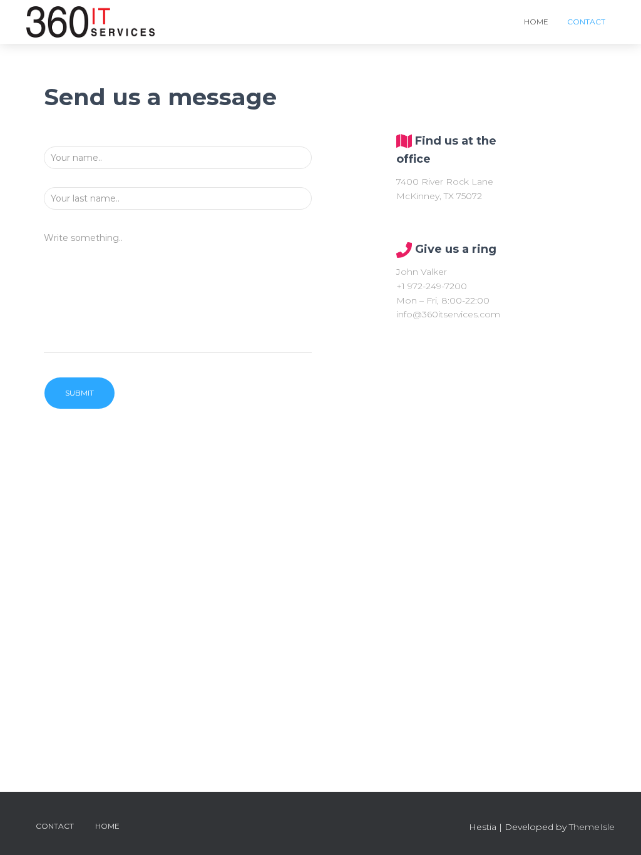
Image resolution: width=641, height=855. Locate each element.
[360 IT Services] (90, 22)
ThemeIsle (592, 826)
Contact (586, 21)
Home (536, 21)
